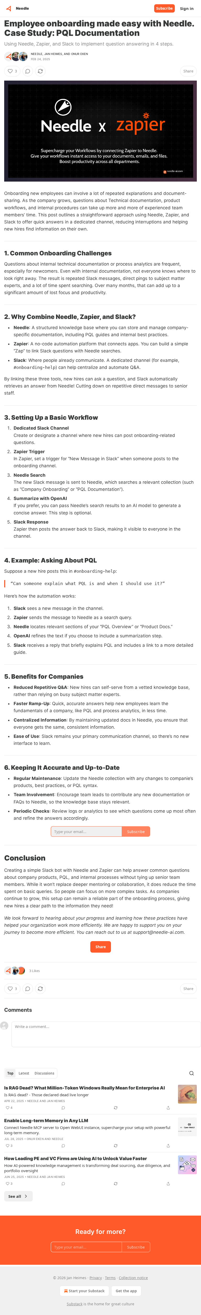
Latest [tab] (24, 1073)
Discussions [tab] (44, 1073)
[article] (100, 1098)
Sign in (187, 8)
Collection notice (133, 1277)
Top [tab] (10, 1073)
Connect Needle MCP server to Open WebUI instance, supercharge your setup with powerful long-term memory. (87, 1130)
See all (14, 1196)
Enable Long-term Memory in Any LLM (46, 1120)
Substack (74, 1303)
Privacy (96, 1277)
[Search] (191, 1073)
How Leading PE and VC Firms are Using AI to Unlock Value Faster (75, 1158)
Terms (110, 1277)
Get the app (126, 1290)
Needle (36, 54)
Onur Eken (79, 54)
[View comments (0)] (28, 71)
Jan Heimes (53, 54)
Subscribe (164, 8)
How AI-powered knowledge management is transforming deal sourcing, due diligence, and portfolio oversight (87, 1168)
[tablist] (30, 1073)
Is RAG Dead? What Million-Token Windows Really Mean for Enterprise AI (84, 1088)
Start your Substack (87, 1290)
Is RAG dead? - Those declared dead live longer (46, 1094)
